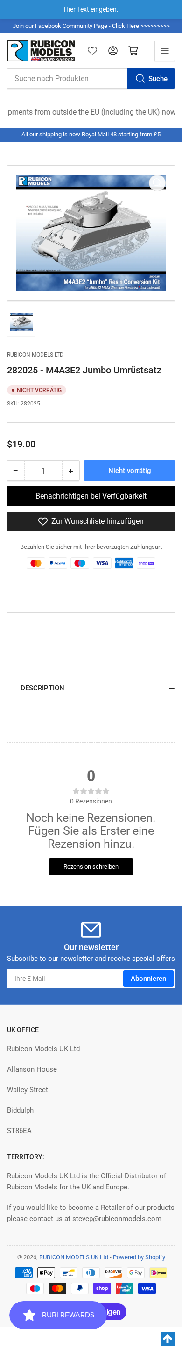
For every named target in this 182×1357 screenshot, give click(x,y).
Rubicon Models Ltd (35, 354)
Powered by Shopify (139, 1257)
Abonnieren (148, 978)
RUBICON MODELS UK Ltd (73, 1257)
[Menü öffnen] (164, 51)
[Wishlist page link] (92, 50)
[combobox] (91, 78)
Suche (158, 78)
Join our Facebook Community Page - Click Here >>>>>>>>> (91, 25)
